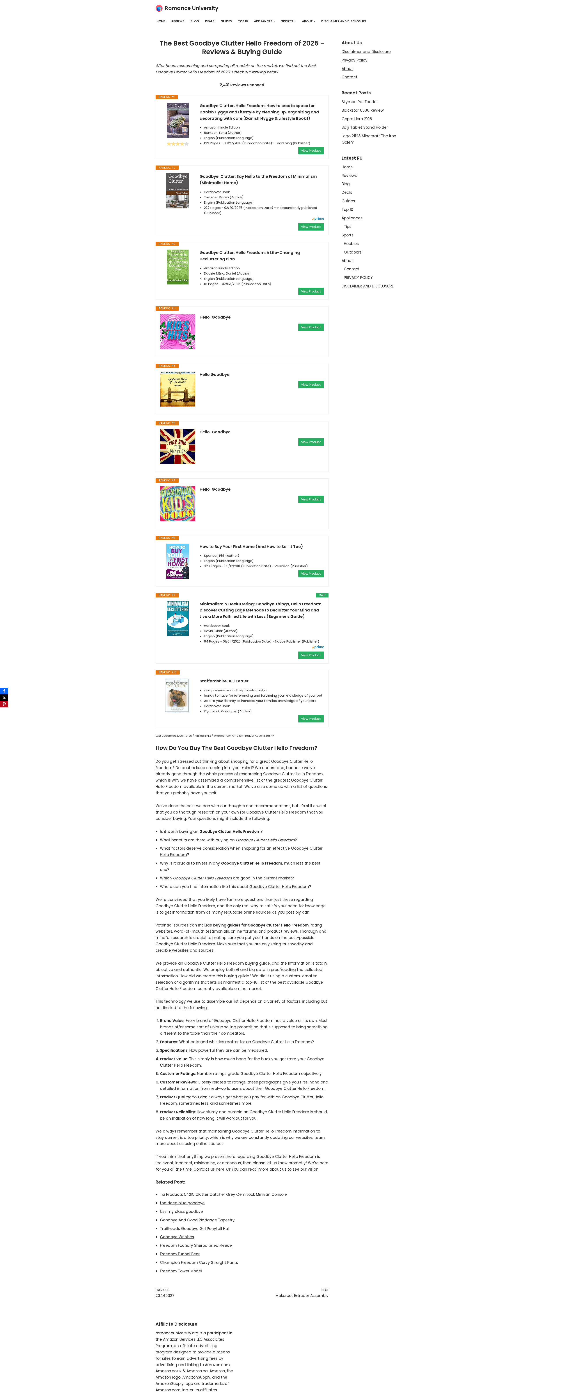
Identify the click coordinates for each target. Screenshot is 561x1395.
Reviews (178, 21)
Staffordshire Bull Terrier (224, 681)
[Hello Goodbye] (177, 389)
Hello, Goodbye (215, 317)
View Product (311, 150)
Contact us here (209, 1169)
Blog (195, 21)
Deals (210, 21)
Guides (226, 21)
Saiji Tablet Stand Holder (365, 127)
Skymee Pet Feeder (360, 101)
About (347, 68)
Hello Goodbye (214, 374)
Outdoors (353, 252)
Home (160, 21)
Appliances (352, 218)
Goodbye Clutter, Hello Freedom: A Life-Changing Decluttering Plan (250, 256)
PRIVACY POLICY (358, 277)
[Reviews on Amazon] (178, 144)
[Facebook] (4, 691)
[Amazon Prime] (318, 219)
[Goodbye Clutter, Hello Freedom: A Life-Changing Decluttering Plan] (177, 267)
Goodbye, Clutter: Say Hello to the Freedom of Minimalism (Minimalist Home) (258, 179)
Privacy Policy (354, 60)
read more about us (267, 1169)
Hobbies (351, 243)
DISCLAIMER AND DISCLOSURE (343, 21)
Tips (347, 226)
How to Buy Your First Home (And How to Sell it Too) (251, 546)
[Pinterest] (4, 704)
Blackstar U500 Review (363, 110)
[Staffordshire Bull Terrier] (177, 695)
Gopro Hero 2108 (357, 119)
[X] (4, 697)
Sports (347, 235)
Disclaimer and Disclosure (366, 51)
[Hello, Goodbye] (177, 331)
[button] (274, 21)
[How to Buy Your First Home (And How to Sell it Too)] (177, 561)
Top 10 (243, 21)
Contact (349, 77)
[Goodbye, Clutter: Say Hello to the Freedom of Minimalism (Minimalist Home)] (177, 190)
